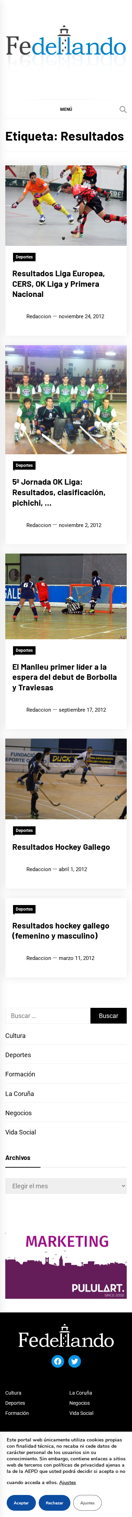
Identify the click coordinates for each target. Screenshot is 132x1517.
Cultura (15, 1035)
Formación (20, 1074)
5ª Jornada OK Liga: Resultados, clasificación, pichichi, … (59, 492)
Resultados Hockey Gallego (61, 847)
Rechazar (54, 1503)
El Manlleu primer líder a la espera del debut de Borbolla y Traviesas (64, 677)
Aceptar (21, 1503)
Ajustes (67, 1482)
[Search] (123, 109)
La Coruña (19, 1093)
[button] (66, 109)
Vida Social (20, 1132)
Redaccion (38, 316)
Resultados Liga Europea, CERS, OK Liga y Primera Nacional (58, 283)
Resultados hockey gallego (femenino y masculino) (60, 930)
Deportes (24, 257)
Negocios (18, 1113)
